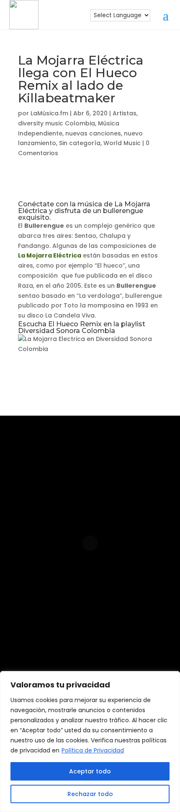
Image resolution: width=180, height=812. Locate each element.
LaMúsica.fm (49, 113)
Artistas (124, 113)
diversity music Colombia (56, 123)
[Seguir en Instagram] (34, 608)
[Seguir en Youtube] (115, 608)
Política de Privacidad (93, 750)
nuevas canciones (93, 133)
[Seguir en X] (90, 635)
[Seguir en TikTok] (142, 608)
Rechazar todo (90, 794)
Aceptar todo (90, 771)
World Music (122, 143)
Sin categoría (79, 143)
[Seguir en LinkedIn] (88, 608)
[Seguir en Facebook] (61, 608)
